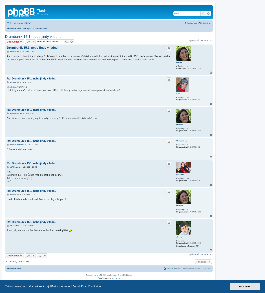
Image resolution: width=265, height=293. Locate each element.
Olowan (179, 62)
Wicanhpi (180, 175)
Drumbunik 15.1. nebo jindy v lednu (33, 37)
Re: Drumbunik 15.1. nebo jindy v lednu (31, 78)
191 (187, 66)
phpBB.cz (116, 278)
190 (187, 178)
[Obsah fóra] (21, 11)
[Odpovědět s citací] (169, 48)
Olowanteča (181, 141)
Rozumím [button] (244, 286)
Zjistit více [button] (94, 286)
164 (187, 97)
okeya (179, 237)
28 (187, 145)
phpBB (100, 275)
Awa (178, 93)
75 (187, 241)
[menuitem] (27, 23)
